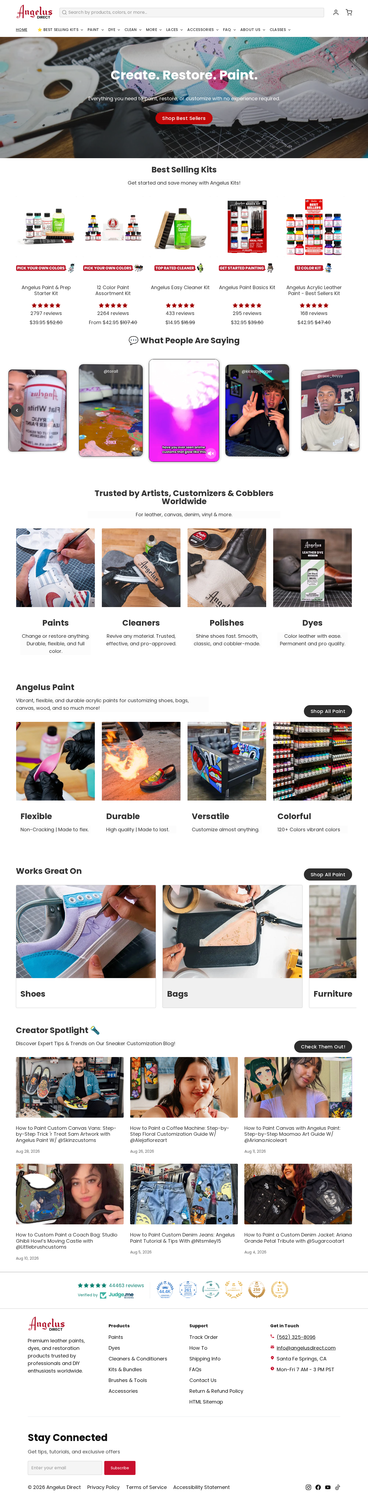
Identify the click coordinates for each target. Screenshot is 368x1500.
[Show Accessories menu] (217, 30)
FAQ (227, 29)
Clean (130, 29)
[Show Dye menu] (119, 30)
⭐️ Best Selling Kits (57, 29)
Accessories (200, 29)
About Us (250, 29)
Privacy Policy (103, 1487)
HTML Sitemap (206, 1401)
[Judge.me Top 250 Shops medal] (256, 1289)
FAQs (195, 1369)
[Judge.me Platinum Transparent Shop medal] (211, 1289)
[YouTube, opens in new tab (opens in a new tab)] (328, 1487)
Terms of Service (146, 1487)
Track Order (203, 1337)
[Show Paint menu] (103, 30)
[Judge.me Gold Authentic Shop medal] (233, 1289)
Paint (93, 29)
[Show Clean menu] (140, 30)
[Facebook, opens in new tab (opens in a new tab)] (318, 1487)
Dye (111, 29)
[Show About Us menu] (264, 30)
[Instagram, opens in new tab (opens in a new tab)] (308, 1487)
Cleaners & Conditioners (138, 1358)
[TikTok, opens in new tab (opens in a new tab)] (337, 1487)
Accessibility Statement (201, 1487)
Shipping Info (205, 1358)
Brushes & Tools (128, 1380)
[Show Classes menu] (289, 30)
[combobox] (192, 12)
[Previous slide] (17, 410)
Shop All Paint (328, 711)
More (151, 29)
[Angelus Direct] (34, 12)
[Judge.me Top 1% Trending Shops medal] (279, 1289)
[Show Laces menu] (181, 30)
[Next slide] (350, 410)
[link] (55, 596)
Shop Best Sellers (184, 118)
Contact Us (203, 1380)
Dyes (114, 1348)
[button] (346, 12)
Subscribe (120, 1468)
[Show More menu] (160, 30)
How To (198, 1348)
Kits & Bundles (125, 1369)
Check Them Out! (323, 1046)
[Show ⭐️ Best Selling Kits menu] (82, 30)
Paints (116, 1337)
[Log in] (333, 12)
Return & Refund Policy (216, 1391)
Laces (172, 29)
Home (21, 29)
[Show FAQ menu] (235, 30)
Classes (278, 29)
